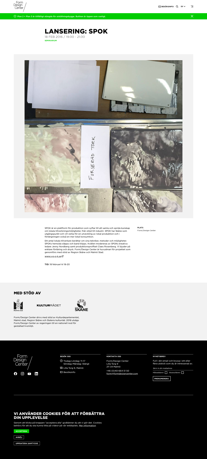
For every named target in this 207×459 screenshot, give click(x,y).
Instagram (22, 373)
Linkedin (36, 373)
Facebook (15, 373)
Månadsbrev (158, 372)
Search (177, 6)
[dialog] (103, 428)
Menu (192, 6)
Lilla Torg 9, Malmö (73, 368)
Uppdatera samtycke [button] (27, 443)
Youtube (29, 374)
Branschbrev (174, 372)
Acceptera (21, 431)
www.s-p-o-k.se (53, 256)
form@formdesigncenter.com (122, 373)
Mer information (87, 425)
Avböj (19, 437)
